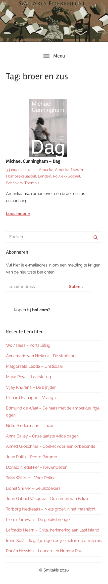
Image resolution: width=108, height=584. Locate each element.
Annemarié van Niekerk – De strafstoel (41, 356)
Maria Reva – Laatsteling (28, 376)
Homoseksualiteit (21, 176)
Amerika (46, 170)
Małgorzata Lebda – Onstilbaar (34, 366)
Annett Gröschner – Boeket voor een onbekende (50, 446)
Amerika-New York (71, 170)
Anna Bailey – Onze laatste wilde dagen (42, 436)
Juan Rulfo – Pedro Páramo (31, 456)
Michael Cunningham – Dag (33, 161)
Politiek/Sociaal (66, 176)
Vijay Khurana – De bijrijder (31, 387)
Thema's (31, 183)
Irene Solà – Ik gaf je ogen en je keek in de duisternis (54, 540)
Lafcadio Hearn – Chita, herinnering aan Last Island (52, 530)
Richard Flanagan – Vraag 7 (31, 397)
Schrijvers (14, 183)
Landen (44, 176)
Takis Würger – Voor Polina (31, 478)
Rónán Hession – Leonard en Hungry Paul (44, 550)
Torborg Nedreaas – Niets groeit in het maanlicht (50, 509)
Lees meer (16, 213)
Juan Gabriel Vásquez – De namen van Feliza (47, 498)
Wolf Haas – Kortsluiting (28, 345)
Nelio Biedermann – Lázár (30, 425)
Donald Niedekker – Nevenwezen (36, 467)
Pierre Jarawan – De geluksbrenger (38, 519)
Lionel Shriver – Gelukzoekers (33, 488)
